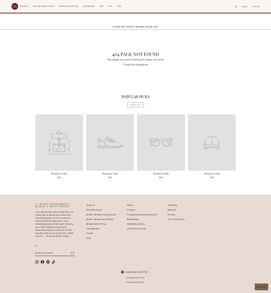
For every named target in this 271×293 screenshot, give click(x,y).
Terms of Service (176, 219)
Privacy (171, 214)
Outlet (89, 233)
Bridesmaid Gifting (96, 224)
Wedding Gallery (136, 224)
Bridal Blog (132, 219)
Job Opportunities (136, 228)
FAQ (88, 238)
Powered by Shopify (135, 282)
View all (135, 105)
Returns (172, 209)
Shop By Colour (94, 209)
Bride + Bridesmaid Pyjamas (101, 214)
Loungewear (93, 228)
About (130, 205)
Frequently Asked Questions (142, 214)
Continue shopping (135, 64)
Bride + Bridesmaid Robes (99, 219)
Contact (131, 209)
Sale (101, 6)
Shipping (172, 205)
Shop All (90, 205)
